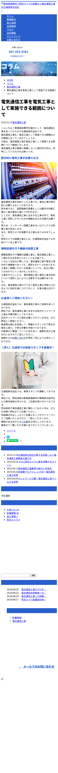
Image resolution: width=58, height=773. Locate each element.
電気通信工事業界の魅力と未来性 (35, 468)
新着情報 (13, 513)
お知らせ (13, 509)
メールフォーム (11, 59)
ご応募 (24, 421)
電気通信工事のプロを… (33, 589)
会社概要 (11, 33)
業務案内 (11, 19)
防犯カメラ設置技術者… (33, 599)
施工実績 (11, 22)
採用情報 (11, 26)
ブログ (10, 29)
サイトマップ (13, 36)
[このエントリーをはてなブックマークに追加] (8, 437)
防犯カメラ (13, 519)
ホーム (10, 16)
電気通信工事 (13, 86)
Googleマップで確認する (15, 736)
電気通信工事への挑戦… (33, 596)
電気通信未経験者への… (33, 592)
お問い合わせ (13, 39)
